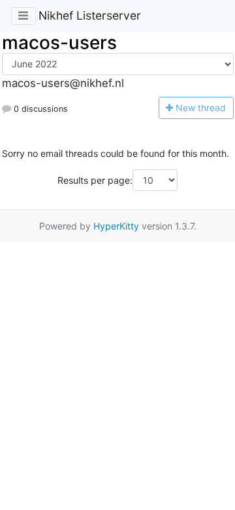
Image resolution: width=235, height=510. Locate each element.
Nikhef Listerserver (90, 15)
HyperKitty (116, 225)
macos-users (59, 42)
